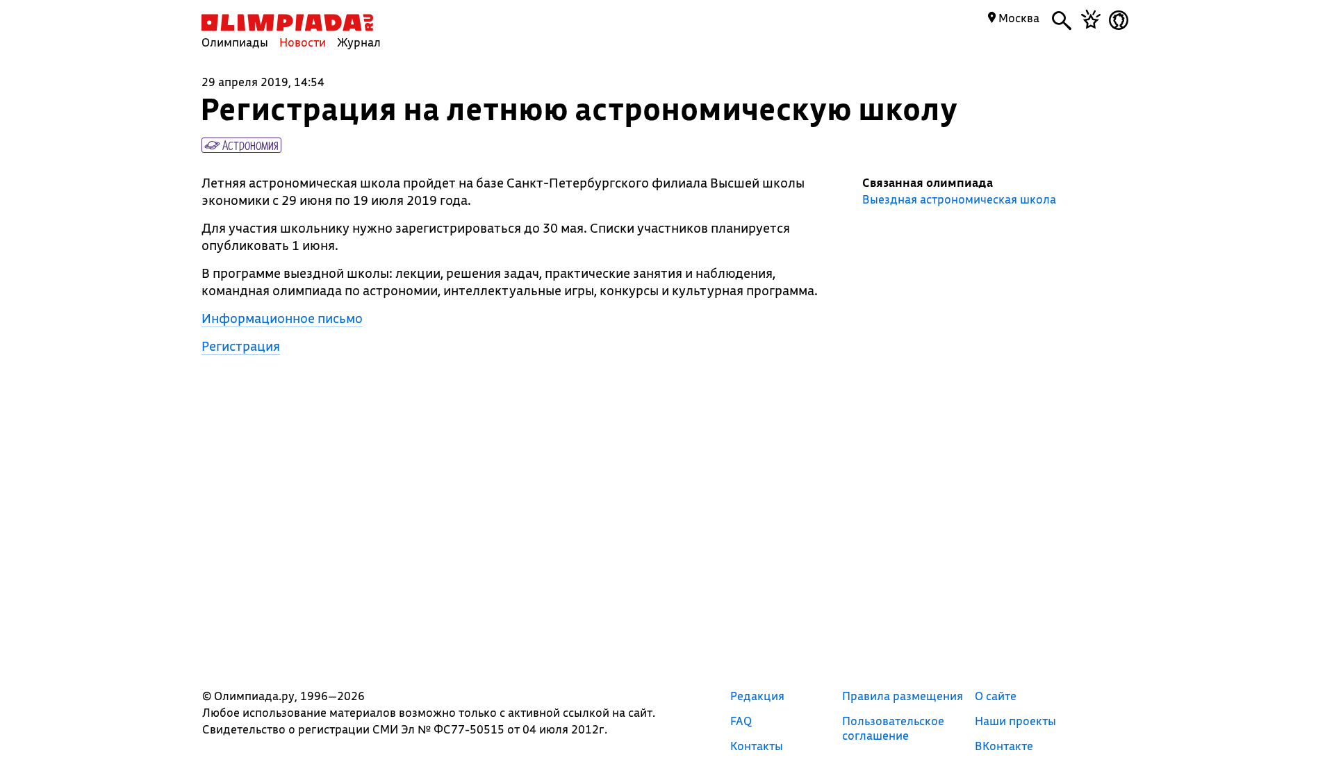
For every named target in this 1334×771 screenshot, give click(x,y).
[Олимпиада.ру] (287, 22)
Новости (302, 42)
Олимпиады (234, 42)
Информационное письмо (282, 318)
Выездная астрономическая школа (959, 199)
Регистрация (240, 346)
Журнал (359, 42)
